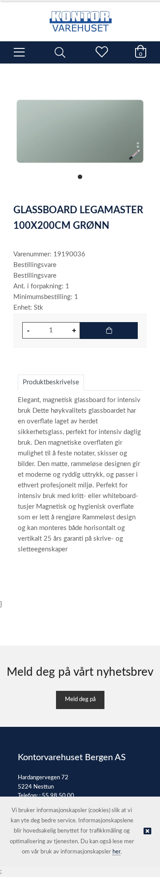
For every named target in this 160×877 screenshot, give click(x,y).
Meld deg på (80, 699)
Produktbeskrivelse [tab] (51, 382)
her (116, 852)
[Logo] (80, 16)
